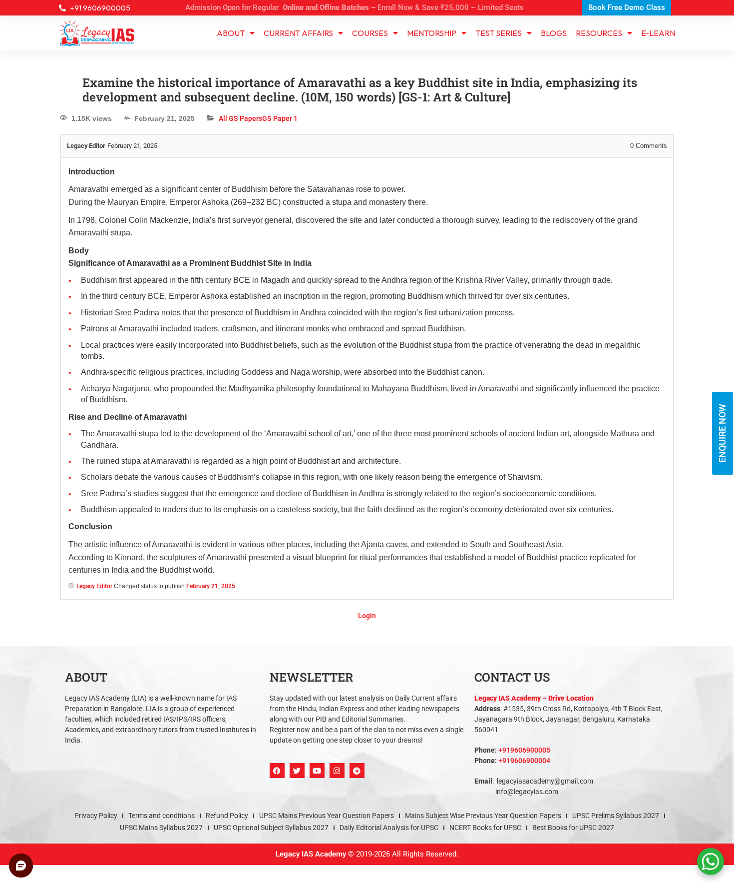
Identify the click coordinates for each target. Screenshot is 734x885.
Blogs (554, 25)
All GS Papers (240, 110)
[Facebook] (277, 762)
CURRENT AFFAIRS (298, 25)
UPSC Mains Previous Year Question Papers (326, 808)
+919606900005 (524, 742)
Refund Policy (227, 808)
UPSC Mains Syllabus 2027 (161, 820)
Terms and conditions (161, 808)
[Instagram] (337, 762)
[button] (367, 881)
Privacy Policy (95, 808)
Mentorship (431, 25)
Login (367, 608)
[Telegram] (357, 762)
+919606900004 (524, 753)
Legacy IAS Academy (311, 846)
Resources (599, 25)
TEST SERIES (498, 25)
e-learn (658, 25)
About (231, 25)
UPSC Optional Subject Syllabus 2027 (271, 820)
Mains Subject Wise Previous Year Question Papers (483, 808)
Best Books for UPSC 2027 (573, 820)
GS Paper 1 (280, 110)
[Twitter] (297, 762)
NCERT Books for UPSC (485, 820)
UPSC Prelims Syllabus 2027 (615, 808)
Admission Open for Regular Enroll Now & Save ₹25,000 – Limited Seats (354, 7)
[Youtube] (317, 762)
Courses (370, 25)
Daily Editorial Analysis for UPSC (389, 820)
